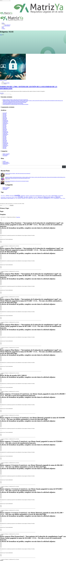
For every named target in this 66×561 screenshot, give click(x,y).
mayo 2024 (4, 138)
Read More (2, 93)
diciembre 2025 (5, 120)
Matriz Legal (46, 197)
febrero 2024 (5, 140)
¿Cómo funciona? (7, 25)
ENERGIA (49, 195)
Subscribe (11, 205)
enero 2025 (4, 130)
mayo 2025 (4, 126)
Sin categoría (5, 155)
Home (1, 34)
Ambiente (7, 195)
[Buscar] (64, 167)
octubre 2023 (5, 144)
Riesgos (32, 198)
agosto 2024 (5, 135)
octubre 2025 (5, 122)
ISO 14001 (26, 197)
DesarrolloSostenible (38, 195)
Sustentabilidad (56, 198)
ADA (1, 195)
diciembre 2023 (5, 142)
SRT (49, 198)
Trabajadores (60, 198)
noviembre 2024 (5, 132)
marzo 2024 (5, 139)
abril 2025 (4, 127)
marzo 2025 (5, 128)
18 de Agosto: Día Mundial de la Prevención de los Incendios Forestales (14, 102)
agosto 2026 (5, 112)
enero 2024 (4, 141)
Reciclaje (27, 198)
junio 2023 (4, 148)
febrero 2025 (5, 129)
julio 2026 (4, 113)
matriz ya (52, 197)
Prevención (23, 198)
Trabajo (64, 198)
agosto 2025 (5, 124)
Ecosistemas (46, 195)
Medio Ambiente (5, 154)
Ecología (43, 195)
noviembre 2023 (5, 143)
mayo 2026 (4, 115)
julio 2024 (4, 136)
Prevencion (19, 198)
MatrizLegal (40, 197)
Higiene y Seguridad (3, 80)
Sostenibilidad (46, 198)
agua (3, 195)
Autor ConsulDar (6, 82)
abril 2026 (4, 116)
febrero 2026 (5, 118)
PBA (16, 198)
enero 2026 (4, 119)
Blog (3, 27)
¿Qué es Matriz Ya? (7, 24)
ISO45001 (31, 197)
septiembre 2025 (5, 123)
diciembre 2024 (5, 131)
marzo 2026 (5, 117)
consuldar (17, 195)
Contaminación (27, 195)
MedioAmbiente (4, 198)
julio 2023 (4, 147)
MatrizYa (57, 197)
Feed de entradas (5, 162)
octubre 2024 (5, 133)
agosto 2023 (5, 146)
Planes (3, 26)
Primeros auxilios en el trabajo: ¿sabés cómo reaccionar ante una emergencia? (15, 99)
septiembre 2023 (5, 145)
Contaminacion (23, 195)
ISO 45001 (35, 197)
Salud (34, 198)
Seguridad (37, 198)
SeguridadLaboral (41, 198)
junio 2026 (4, 114)
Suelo (53, 198)
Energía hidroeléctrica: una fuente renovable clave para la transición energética (15, 104)
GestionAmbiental (60, 195)
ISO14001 (20, 197)
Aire (4, 195)
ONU (14, 198)
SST (51, 198)
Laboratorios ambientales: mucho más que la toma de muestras (13, 103)
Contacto (3, 28)
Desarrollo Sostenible (32, 195)
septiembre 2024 (5, 134)
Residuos (29, 198)
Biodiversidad (12, 195)
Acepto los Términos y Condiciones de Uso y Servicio (10, 271)
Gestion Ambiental (54, 195)
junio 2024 (4, 137)
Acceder (4, 161)
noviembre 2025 (5, 121)
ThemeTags (18, 217)
